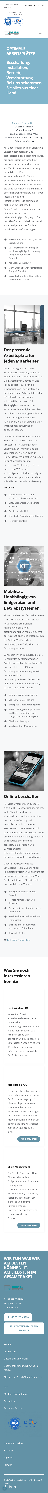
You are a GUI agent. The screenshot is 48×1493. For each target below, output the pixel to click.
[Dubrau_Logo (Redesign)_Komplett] (11, 32)
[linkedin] (10, 1486)
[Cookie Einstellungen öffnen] (5, 1489)
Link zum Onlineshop (18, 940)
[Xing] (15, 1486)
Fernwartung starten (35, 6)
